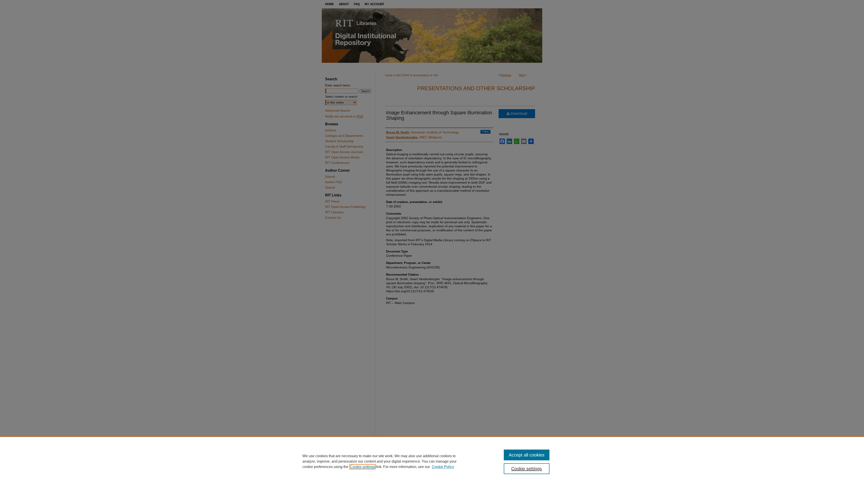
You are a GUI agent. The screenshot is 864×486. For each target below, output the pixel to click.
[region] (432, 461)
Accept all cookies (526, 454)
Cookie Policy (443, 467)
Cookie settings (362, 467)
